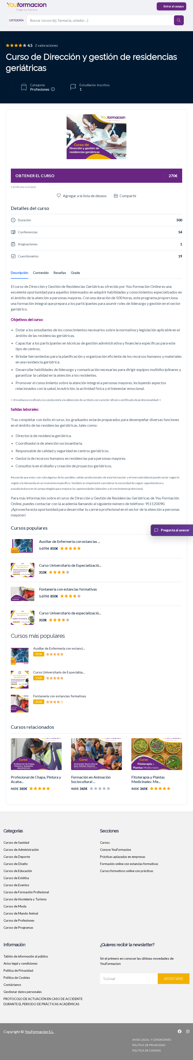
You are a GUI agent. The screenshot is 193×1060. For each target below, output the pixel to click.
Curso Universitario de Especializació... (70, 565)
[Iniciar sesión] (171, 6)
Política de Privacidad (18, 970)
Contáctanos (12, 985)
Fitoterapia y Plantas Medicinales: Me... (148, 779)
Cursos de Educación (18, 871)
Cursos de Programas (18, 927)
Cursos (105, 842)
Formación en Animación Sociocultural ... (91, 779)
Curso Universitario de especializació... (70, 613)
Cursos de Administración (21, 849)
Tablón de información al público (26, 956)
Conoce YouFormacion (115, 849)
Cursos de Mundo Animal (21, 913)
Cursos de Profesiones (19, 920)
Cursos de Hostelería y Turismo (25, 899)
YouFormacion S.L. (39, 1031)
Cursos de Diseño (16, 864)
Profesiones (39, 89)
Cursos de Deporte (17, 857)
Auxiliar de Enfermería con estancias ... (69, 541)
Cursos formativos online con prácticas (126, 871)
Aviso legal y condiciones (20, 963)
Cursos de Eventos (16, 885)
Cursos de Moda (15, 906)
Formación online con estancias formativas (129, 864)
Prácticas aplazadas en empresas (122, 857)
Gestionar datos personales (23, 992)
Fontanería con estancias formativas (68, 589)
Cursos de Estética (16, 878)
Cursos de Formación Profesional (26, 892)
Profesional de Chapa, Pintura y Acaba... (36, 779)
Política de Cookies (17, 977)
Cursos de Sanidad (16, 842)
